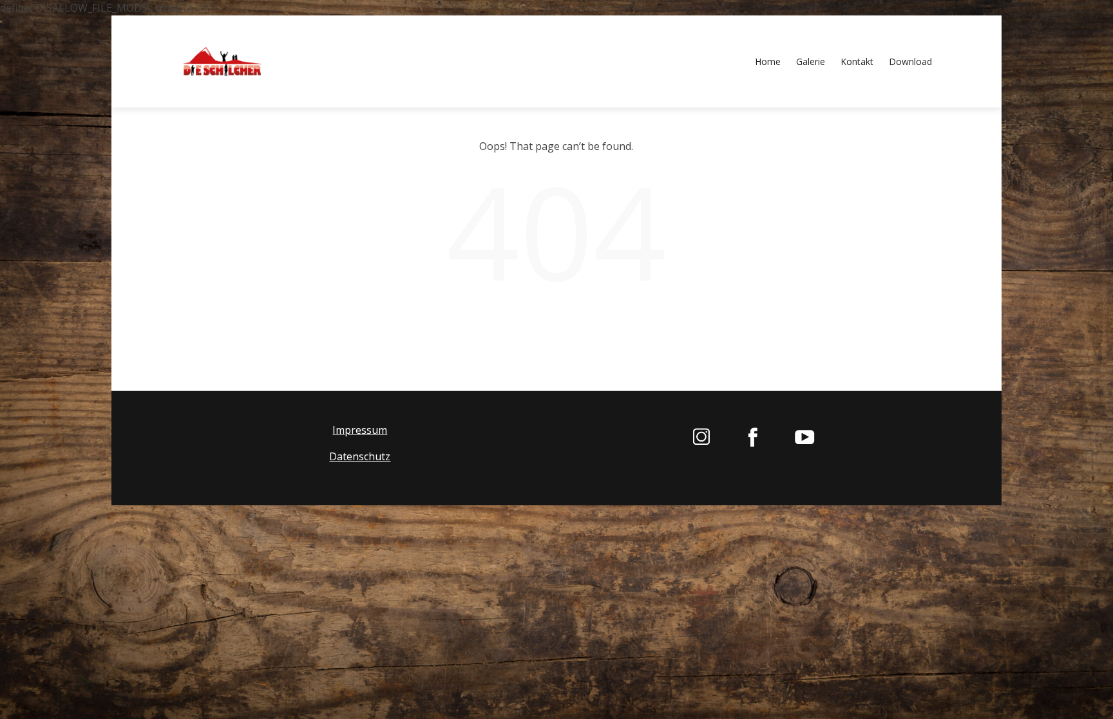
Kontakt (857, 61)
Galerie (810, 61)
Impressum (359, 430)
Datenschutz (359, 456)
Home (768, 61)
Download (910, 61)
